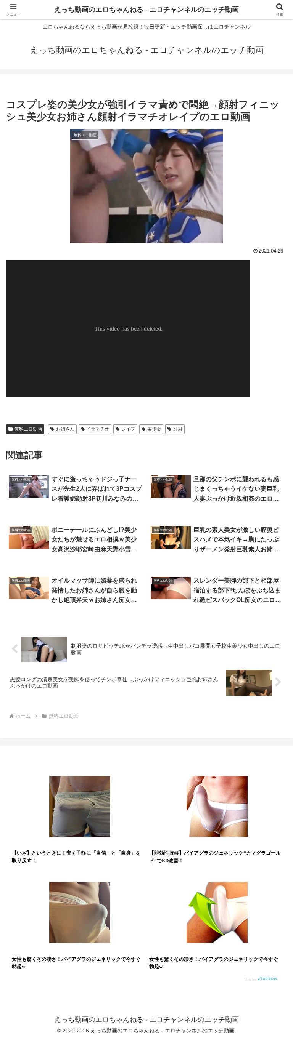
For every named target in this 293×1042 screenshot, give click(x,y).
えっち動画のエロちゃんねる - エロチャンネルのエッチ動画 (146, 9)
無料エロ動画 (28, 429)
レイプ (128, 429)
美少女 (154, 429)
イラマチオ (97, 429)
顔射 (177, 429)
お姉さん (65, 429)
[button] (270, 980)
